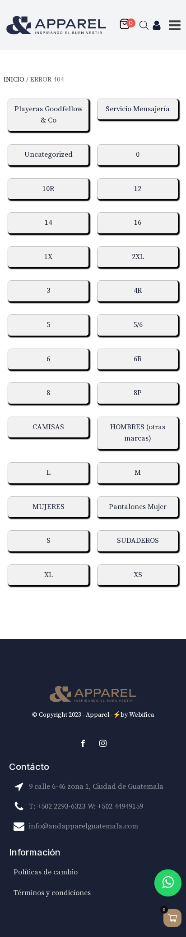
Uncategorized (48, 154)
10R (48, 188)
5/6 (138, 324)
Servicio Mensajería (138, 109)
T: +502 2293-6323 (57, 806)
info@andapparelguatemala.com (83, 826)
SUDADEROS (138, 540)
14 (48, 222)
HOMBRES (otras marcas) (137, 433)
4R (138, 290)
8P (138, 392)
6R (138, 359)
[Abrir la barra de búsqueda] (144, 25)
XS (138, 574)
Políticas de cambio (46, 872)
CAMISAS (48, 427)
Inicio (14, 79)
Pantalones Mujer (138, 506)
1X (48, 256)
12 (137, 188)
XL (48, 574)
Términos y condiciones (52, 892)
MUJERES (49, 506)
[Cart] (127, 24)
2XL (138, 256)
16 (137, 222)
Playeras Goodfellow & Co (48, 115)
